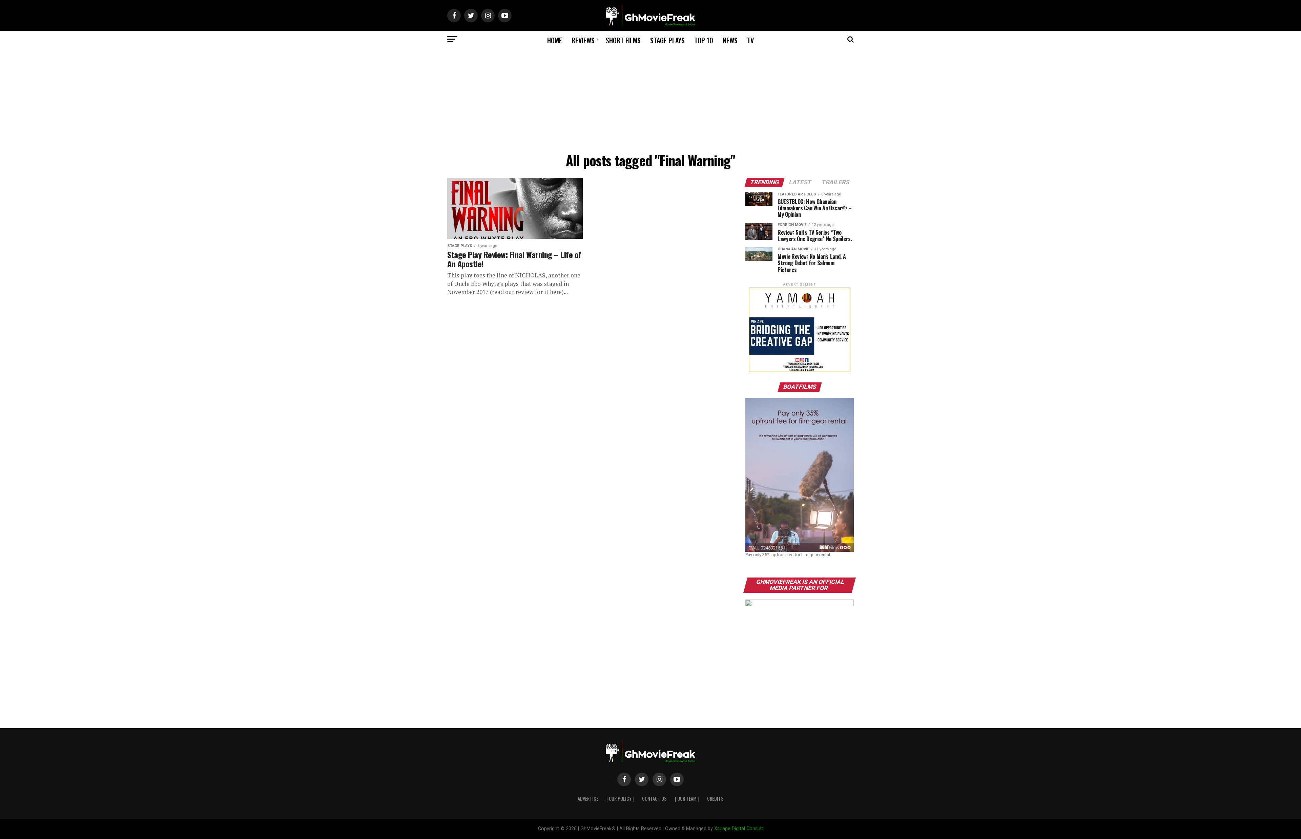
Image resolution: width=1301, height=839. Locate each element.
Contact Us (654, 798)
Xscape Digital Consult (738, 829)
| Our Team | (687, 798)
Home (554, 40)
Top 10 (703, 40)
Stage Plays (667, 40)
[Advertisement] (650, 98)
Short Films (623, 40)
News (730, 40)
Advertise (588, 798)
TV (750, 40)
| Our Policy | (620, 798)
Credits (715, 798)
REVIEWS (583, 40)
